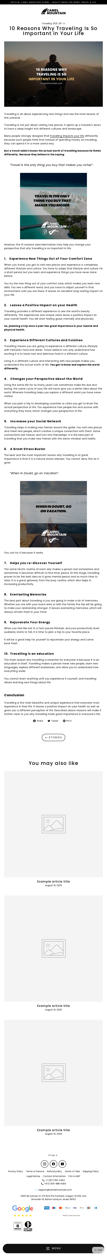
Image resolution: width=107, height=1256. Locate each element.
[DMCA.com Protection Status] (18, 1226)
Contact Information (54, 1176)
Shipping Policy (91, 1171)
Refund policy (54, 1171)
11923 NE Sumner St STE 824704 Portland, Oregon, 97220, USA (54, 1196)
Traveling (47, 23)
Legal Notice (33, 1176)
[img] (23, 1215)
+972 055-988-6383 (55, 1183)
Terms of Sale (72, 1171)
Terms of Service (35, 1171)
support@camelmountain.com (55, 1189)
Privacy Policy (15, 1171)
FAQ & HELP (74, 1176)
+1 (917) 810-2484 (55, 1180)
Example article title (53, 882)
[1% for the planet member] (28, 1226)
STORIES (55, 737)
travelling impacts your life (67, 136)
